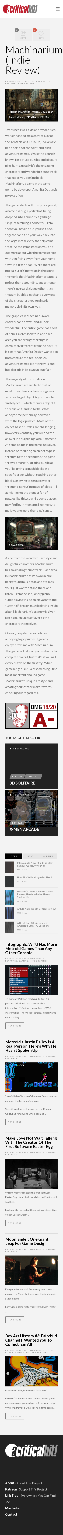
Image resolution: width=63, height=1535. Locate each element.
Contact (11, 1514)
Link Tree (11, 1495)
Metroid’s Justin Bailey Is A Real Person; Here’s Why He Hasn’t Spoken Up (35, 894)
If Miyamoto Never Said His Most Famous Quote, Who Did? (35, 864)
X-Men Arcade (24, 829)
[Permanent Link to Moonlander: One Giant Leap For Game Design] (31, 1270)
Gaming (24, 961)
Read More (15, 1026)
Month (31, 856)
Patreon (11, 1489)
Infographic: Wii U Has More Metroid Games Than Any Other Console (31, 948)
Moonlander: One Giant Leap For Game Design (26, 1241)
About (9, 1483)
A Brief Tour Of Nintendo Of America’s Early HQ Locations (33, 924)
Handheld (33, 777)
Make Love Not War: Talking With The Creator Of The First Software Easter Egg (31, 1142)
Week (14, 856)
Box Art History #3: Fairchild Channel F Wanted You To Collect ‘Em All (31, 1340)
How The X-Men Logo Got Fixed (34, 877)
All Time (48, 856)
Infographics (39, 961)
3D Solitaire (22, 783)
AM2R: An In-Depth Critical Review (36, 908)
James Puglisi (18, 81)
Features (11, 961)
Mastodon (12, 1508)
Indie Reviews (26, 83)
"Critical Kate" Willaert (25, 959)
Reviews (10, 83)
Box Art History (37, 1352)
